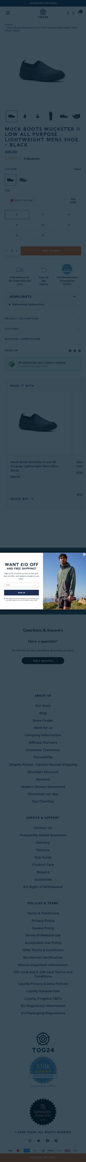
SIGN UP (21, 593)
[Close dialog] (84, 554)
